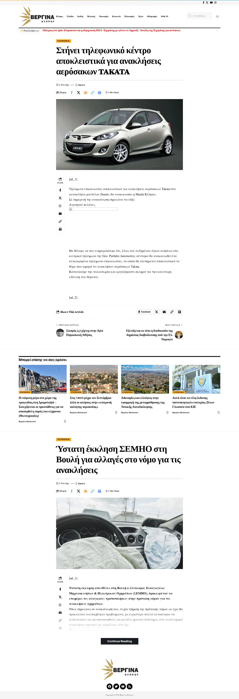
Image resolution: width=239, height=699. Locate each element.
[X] (207, 2)
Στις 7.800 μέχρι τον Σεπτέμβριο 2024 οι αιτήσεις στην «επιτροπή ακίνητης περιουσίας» (91, 402)
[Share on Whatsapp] (60, 206)
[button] (217, 30)
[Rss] (130, 686)
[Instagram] (215, 2)
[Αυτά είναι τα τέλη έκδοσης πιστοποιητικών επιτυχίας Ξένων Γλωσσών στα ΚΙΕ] (196, 379)
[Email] (85, 92)
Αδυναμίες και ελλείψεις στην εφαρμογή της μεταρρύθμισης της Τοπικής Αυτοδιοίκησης (143, 402)
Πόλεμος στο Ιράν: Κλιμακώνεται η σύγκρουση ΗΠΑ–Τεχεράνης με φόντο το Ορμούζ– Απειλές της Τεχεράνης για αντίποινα (111, 30)
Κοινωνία (64, 41)
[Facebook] (203, 2)
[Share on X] (78, 92)
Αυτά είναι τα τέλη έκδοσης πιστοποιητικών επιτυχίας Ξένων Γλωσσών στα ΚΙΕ (193, 402)
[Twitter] (116, 686)
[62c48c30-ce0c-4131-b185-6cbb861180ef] (93, 227)
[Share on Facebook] (71, 92)
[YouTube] (211, 2)
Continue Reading (119, 641)
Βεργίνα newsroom (27, 421)
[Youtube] (123, 686)
